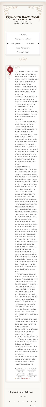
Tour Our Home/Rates (23, 39)
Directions (30, 43)
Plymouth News (23, 52)
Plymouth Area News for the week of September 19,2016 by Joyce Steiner (32, 372)
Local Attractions (23, 48)
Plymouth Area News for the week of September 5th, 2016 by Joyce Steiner (21, 372)
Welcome (23, 35)
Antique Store (17, 43)
